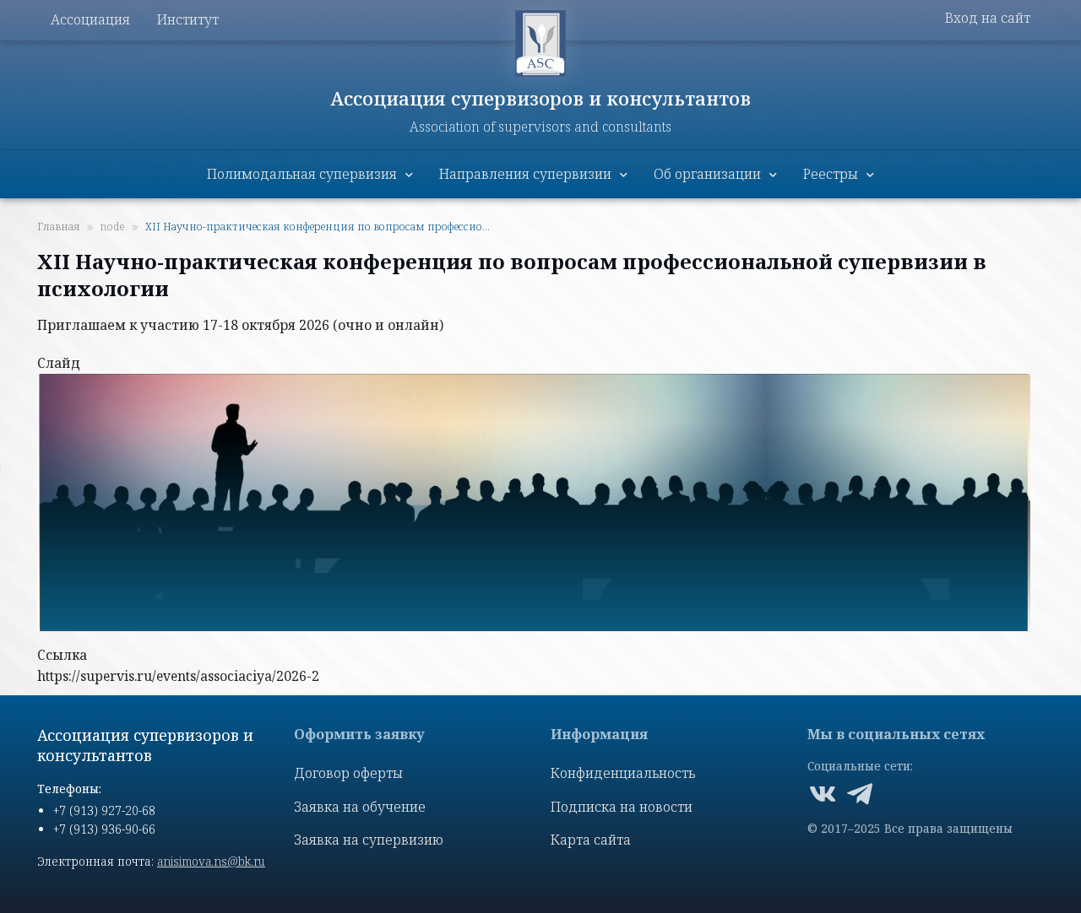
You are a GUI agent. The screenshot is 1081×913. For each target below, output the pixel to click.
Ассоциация (90, 19)
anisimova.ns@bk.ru (211, 861)
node (112, 226)
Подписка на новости (622, 806)
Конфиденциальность (623, 773)
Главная (58, 226)
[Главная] (540, 43)
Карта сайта (591, 839)
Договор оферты (348, 773)
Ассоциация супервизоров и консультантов (541, 98)
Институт (188, 19)
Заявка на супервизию (368, 839)
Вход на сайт (987, 17)
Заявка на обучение (360, 806)
